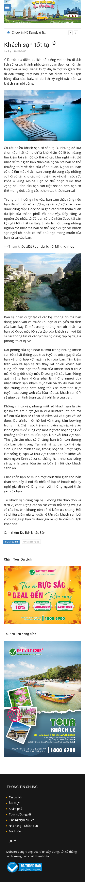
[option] (45, 33)
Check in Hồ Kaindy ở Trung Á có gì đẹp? (39, 32)
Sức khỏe (15, 831)
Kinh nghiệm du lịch (21, 820)
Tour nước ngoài (20, 814)
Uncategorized (31, 541)
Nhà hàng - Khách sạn (23, 826)
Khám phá (15, 808)
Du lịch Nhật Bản (32, 532)
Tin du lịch (15, 797)
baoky (7, 51)
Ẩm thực (14, 803)
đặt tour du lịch (39, 246)
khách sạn (11, 83)
